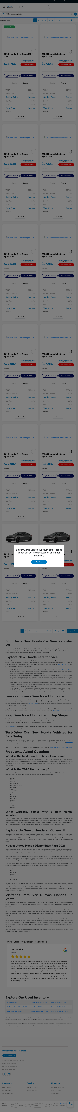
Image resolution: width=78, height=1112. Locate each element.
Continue (39, 562)
